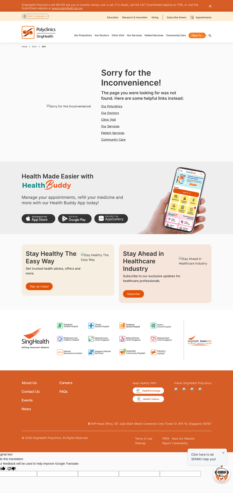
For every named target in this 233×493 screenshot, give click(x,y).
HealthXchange (151, 390)
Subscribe (133, 294)
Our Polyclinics (111, 106)
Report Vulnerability (175, 443)
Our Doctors (110, 113)
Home (24, 46)
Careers (65, 383)
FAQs (63, 392)
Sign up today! (39, 286)
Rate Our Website (183, 438)
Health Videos (151, 399)
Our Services (110, 126)
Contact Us (31, 392)
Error (34, 46)
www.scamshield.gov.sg (67, 8)
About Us (29, 383)
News (26, 409)
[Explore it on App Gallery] (111, 218)
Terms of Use (143, 438)
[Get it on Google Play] (75, 218)
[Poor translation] (11, 468)
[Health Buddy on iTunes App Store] (38, 218)
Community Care (113, 139)
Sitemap (140, 443)
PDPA (165, 438)
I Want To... (197, 35)
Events (27, 400)
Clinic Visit (108, 119)
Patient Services (112, 133)
